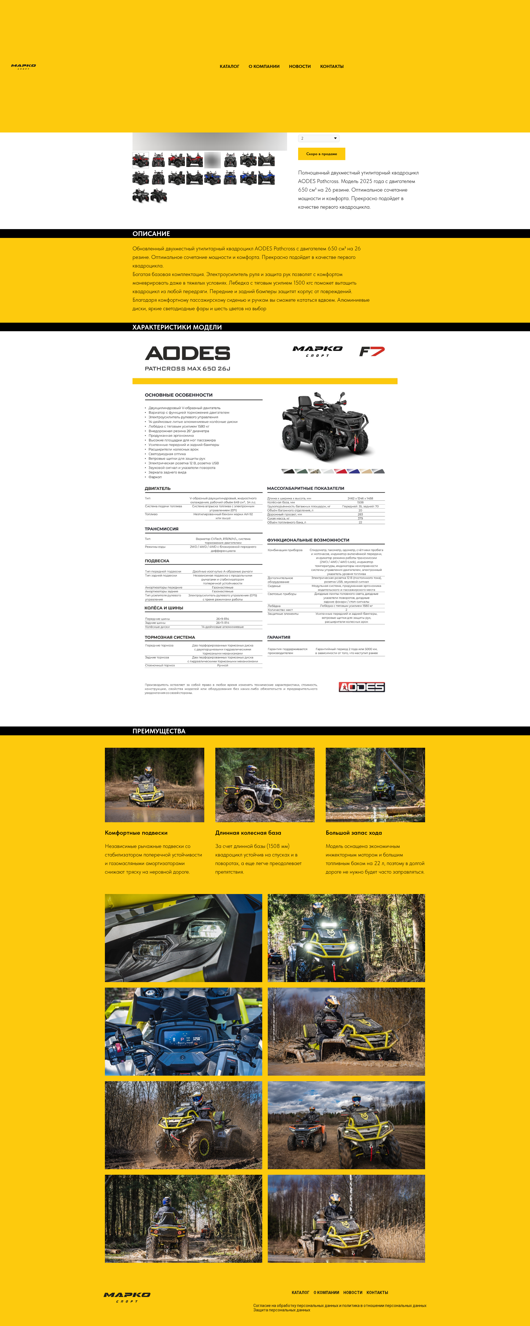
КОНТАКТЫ (332, 66)
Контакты (377, 1292)
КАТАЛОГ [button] (229, 66)
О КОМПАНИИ (264, 66)
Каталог (300, 1292)
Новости (352, 1292)
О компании (326, 1292)
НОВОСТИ (300, 66)
